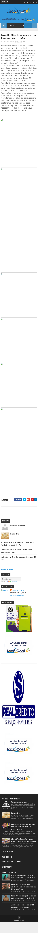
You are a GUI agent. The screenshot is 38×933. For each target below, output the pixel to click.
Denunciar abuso (7, 569)
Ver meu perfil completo (17, 595)
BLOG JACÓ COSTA (18, 590)
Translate (14, 582)
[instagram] (27, 2)
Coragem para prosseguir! (18, 525)
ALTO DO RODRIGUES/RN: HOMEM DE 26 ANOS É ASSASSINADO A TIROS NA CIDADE (23, 876)
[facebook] (25, 2)
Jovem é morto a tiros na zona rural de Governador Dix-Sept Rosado (22, 906)
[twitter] (33, 2)
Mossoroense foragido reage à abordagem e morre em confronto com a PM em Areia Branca (23, 886)
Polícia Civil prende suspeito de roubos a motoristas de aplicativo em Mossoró (23, 897)
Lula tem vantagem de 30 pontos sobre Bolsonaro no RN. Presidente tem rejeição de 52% (23, 826)
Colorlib (22, 920)
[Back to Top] (19, 917)
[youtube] (36, 2)
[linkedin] (30, 2)
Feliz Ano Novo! (14, 534)
